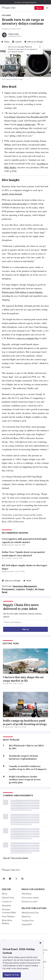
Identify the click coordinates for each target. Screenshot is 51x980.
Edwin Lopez (14, 34)
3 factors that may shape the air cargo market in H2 (23, 679)
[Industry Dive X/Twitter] (16, 878)
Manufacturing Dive (30, 912)
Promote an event (29, 901)
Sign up (39, 8)
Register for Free (12, 975)
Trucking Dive (28, 920)
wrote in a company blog (27, 338)
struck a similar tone (26, 124)
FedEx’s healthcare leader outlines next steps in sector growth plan (25, 779)
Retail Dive (26, 916)
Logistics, (21, 589)
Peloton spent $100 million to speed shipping (22, 292)
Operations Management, (25, 586)
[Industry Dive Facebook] (10, 878)
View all (6, 858)
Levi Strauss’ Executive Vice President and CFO (26, 116)
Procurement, (9, 589)
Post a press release (19, 858)
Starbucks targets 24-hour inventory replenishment (23, 757)
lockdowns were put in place (14, 203)
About (4, 893)
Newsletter (6, 905)
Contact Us (7, 901)
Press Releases (8, 916)
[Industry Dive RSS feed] (22, 878)
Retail (4, 592)
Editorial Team (8, 897)
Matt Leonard (8, 545)
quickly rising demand (12, 193)
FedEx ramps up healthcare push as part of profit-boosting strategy (25, 722)
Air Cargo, (40, 589)
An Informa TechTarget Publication (25, 2)
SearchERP (27, 924)
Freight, (30, 589)
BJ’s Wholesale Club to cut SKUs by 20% (26, 747)
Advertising (26, 893)
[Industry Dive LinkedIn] (3, 878)
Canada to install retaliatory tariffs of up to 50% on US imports (27, 768)
